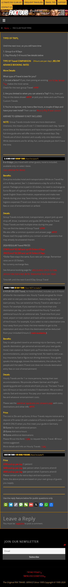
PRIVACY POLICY (33, 572)
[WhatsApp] (46, 505)
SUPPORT (62, 2)
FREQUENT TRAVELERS (33, 2)
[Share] (51, 505)
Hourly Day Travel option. (49, 110)
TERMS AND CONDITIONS (33, 576)
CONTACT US (6, 7)
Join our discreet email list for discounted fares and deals (29, 274)
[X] (36, 505)
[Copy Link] (15, 505)
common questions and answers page (35, 403)
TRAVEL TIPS (50, 2)
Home (6, 28)
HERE (35, 87)
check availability (38, 333)
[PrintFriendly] (5, 505)
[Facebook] (41, 505)
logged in (19, 523)
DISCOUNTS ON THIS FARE (44, 270)
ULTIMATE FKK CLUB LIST (11, 2)
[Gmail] (31, 505)
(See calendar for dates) (14, 170)
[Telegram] (10, 505)
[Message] (20, 505)
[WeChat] (25, 505)
